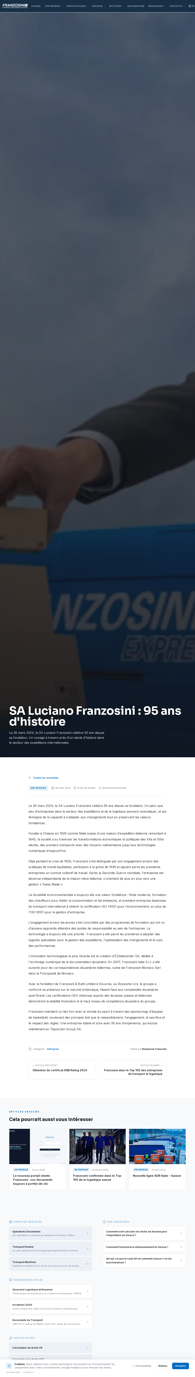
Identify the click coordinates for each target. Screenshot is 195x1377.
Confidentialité (13, 1372)
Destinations (136, 6)
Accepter (180, 1365)
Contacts (176, 6)
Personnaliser (143, 1365)
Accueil (36, 6)
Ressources (155, 6)
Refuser (162, 1365)
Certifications (76, 6)
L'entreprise (52, 6)
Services (97, 6)
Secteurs (115, 6)
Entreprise (53, 1049)
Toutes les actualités (45, 777)
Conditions (28, 1372)
